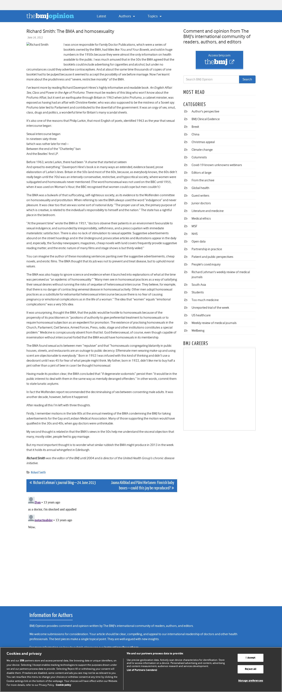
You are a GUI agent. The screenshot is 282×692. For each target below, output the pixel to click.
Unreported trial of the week (210, 308)
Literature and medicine (208, 211)
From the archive (203, 180)
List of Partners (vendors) (142, 670)
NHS (195, 234)
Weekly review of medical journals (214, 323)
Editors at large (201, 172)
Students (198, 292)
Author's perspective (205, 111)
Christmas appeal (203, 142)
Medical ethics (201, 218)
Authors (125, 16)
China (195, 134)
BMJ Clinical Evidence (206, 119)
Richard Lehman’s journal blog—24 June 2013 (64, 483)
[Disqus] (101, 547)
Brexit (195, 127)
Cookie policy (63, 685)
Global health (200, 188)
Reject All (250, 669)
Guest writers (200, 195)
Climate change (202, 150)
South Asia (199, 285)
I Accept (250, 657)
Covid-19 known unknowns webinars (217, 165)
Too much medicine (205, 300)
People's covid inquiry (206, 264)
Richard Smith (38, 472)
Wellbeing (198, 330)
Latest (101, 16)
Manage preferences (250, 680)
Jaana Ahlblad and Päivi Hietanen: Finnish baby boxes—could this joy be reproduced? (142, 485)
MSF (194, 226)
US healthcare (201, 315)
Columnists (199, 157)
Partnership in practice (207, 249)
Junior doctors (201, 203)
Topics (153, 16)
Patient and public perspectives (212, 257)
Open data (199, 241)
